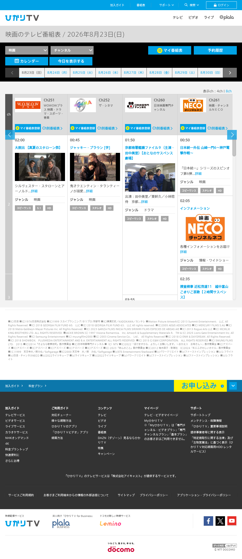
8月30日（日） (211, 72)
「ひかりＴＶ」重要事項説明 (208, 426)
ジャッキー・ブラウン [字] (90, 147)
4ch (220, 91)
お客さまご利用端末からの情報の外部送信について (76, 495)
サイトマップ (126, 495)
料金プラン (36, 386)
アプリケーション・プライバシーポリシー (204, 495)
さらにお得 (12, 461)
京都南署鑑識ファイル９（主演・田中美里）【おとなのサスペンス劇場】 (150, 152)
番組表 (102, 432)
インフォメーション (195, 208)
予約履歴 (215, 50)
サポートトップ (200, 415)
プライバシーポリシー (154, 495)
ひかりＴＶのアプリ (64, 426)
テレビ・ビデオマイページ (161, 415)
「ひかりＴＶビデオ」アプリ (70, 432)
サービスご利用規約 (21, 495)
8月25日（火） (84, 72)
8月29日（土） (186, 72)
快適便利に (12, 455)
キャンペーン (106, 454)
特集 (101, 448)
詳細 (34, 191)
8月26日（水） (109, 72)
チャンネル (62, 50)
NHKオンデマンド (17, 438)
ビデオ (193, 17)
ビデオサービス (15, 420)
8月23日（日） (32, 72)
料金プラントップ (16, 449)
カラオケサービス (16, 432)
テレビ (178, 17)
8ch (229, 91)
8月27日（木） (135, 72)
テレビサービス (15, 415)
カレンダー (29, 61)
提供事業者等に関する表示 (207, 432)
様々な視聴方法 (61, 420)
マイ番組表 (173, 50)
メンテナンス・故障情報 (206, 420)
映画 (12, 50)
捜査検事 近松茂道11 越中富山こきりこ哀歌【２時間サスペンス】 (204, 291)
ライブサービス (15, 426)
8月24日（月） (58, 72)
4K (7, 443)
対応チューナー (61, 415)
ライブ (209, 17)
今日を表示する (71, 61)
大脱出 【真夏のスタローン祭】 (38, 147)
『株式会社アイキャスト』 (127, 476)
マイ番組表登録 (30, 128)
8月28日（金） (160, 72)
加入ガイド (12, 386)
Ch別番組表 (51, 128)
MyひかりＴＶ (153, 420)
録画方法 (57, 438)
